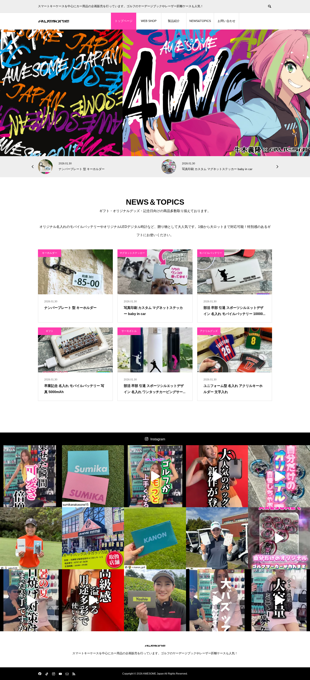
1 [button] (153, 149)
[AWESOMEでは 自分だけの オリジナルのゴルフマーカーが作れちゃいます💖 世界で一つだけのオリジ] (279, 538)
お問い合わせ (226, 21)
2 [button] (157, 149)
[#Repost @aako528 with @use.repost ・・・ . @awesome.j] (31, 538)
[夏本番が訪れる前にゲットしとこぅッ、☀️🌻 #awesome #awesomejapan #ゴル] (217, 600)
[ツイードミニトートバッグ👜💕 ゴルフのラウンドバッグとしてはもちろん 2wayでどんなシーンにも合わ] (279, 600)
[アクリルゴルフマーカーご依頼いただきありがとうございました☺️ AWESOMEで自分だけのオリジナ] (279, 476)
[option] (155, 93)
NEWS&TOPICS (200, 21)
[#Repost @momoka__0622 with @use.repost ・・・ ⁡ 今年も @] (217, 538)
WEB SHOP (148, 21)
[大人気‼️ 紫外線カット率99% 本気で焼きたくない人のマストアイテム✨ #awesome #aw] (31, 600)
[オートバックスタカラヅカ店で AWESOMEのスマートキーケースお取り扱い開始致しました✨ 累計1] (93, 538)
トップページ (123, 21)
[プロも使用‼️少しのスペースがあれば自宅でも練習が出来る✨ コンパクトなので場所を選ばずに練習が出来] (155, 476)
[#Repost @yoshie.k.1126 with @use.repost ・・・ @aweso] (155, 600)
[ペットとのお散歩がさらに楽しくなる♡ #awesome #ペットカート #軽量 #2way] (31, 476)
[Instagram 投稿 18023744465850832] (155, 538)
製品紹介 (174, 21)
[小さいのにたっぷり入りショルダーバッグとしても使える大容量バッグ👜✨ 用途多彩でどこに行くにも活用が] (93, 600)
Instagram (157, 439)
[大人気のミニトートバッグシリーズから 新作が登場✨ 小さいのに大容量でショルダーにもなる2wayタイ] (217, 476)
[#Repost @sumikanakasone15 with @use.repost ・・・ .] (93, 476)
